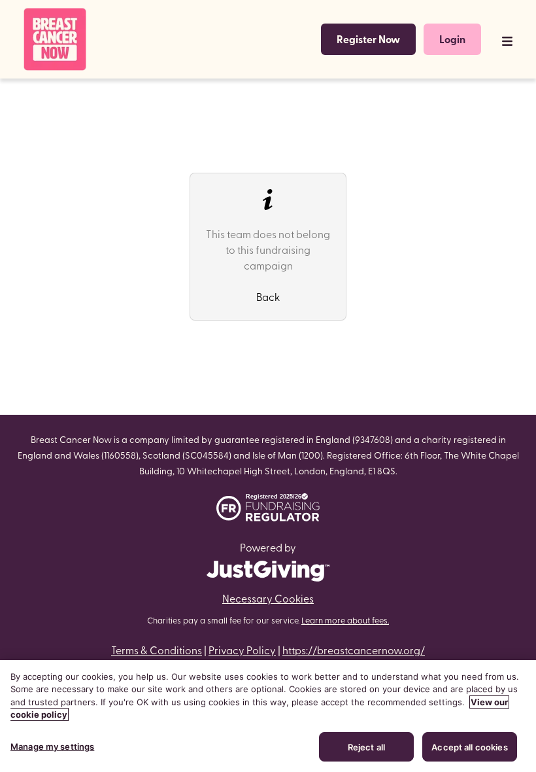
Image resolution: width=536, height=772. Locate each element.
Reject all (366, 747)
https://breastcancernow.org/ (353, 649)
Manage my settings (52, 746)
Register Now (368, 38)
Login (452, 38)
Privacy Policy (242, 649)
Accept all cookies (469, 747)
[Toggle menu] (507, 39)
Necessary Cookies (268, 598)
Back (268, 296)
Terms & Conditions (156, 649)
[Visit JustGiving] (268, 568)
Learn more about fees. (345, 619)
